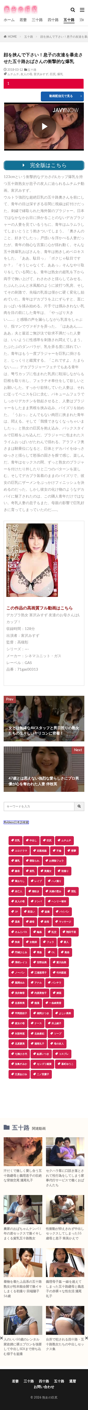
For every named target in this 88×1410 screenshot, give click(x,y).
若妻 (23, 20)
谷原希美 (20, 1003)
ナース (38, 1023)
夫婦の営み (55, 891)
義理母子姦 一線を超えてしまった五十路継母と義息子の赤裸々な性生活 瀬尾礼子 (65, 1289)
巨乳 (17, 840)
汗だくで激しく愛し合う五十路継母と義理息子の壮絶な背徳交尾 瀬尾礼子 (23, 1175)
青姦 (39, 952)
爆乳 (60, 74)
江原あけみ (21, 1074)
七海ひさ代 (21, 1054)
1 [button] (8, 83)
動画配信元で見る (61, 96)
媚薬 (58, 993)
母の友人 (59, 1044)
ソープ (57, 1033)
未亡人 (18, 891)
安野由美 (42, 962)
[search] (79, 806)
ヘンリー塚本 (59, 901)
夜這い (31, 912)
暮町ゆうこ (67, 1064)
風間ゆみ (20, 983)
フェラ (50, 942)
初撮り (65, 871)
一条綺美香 (55, 1003)
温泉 (17, 922)
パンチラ (56, 983)
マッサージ (65, 922)
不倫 (58, 851)
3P (16, 912)
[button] (44, 1096)
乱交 (54, 932)
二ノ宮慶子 (43, 1074)
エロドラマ (21, 851)
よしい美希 (65, 1013)
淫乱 (73, 891)
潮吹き (35, 891)
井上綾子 (56, 1023)
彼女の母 (20, 1023)
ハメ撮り (56, 881)
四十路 (53, 20)
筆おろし (20, 881)
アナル (38, 983)
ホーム (9, 20)
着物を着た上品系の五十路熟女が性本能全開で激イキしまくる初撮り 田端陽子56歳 (23, 1289)
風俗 (67, 952)
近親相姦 (42, 851)
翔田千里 (71, 932)
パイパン (64, 912)
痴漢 (36, 1003)
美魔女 (48, 871)
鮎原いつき (43, 1054)
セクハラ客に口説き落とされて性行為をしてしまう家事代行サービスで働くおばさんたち (65, 1178)
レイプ (38, 881)
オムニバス (21, 932)
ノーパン (20, 973)
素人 (66, 942)
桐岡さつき (43, 1013)
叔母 (46, 922)
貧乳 (32, 871)
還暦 (83, 20)
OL (53, 952)
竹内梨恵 (61, 973)
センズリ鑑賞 (44, 1064)
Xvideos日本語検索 (16, 822)
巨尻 (53, 74)
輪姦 (39, 932)
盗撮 (47, 912)
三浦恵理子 (40, 973)
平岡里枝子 (21, 1013)
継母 (32, 922)
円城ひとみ (21, 952)
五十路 (69, 20)
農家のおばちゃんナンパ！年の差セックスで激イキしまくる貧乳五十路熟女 (23, 1233)
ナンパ (38, 901)
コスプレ (64, 1054)
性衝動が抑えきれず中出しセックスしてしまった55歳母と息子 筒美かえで (65, 1233)
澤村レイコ (21, 962)
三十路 (37, 20)
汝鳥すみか (21, 1064)
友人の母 (26, 74)
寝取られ (34, 861)
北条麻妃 (39, 1033)
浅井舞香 (20, 993)
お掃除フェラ (56, 861)
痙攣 (73, 851)
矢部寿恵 (20, 1033)
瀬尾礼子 (39, 1044)
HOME (12, 36)
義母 (17, 871)
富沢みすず (41, 74)
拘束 (17, 942)
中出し (33, 840)
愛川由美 (61, 962)
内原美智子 (40, 993)
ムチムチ (13, 74)
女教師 (33, 942)
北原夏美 (20, 1044)
